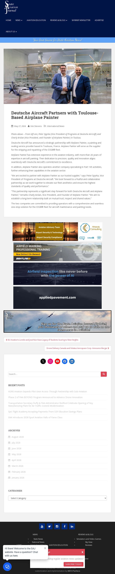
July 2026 (16, 442)
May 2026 (16, 454)
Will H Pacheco (74, 571)
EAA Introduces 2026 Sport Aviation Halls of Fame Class (35, 417)
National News (38, 542)
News (18, 20)
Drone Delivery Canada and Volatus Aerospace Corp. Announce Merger (77, 348)
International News (55, 126)
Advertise (99, 20)
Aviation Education (36, 20)
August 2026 (18, 436)
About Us (10, 31)
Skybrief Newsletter (81, 20)
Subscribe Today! (73, 564)
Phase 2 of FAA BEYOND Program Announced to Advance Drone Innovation (45, 397)
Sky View (88, 542)
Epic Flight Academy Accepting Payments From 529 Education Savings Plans (45, 411)
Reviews (88, 545)
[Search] (104, 374)
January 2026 (18, 477)
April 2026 (16, 460)
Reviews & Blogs (58, 20)
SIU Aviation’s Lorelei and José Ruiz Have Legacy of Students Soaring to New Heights (42, 340)
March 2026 (17, 466)
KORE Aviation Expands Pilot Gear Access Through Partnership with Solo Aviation (47, 391)
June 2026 (16, 448)
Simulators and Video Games (89, 539)
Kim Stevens (36, 126)
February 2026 (19, 471)
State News (38, 539)
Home (8, 20)
